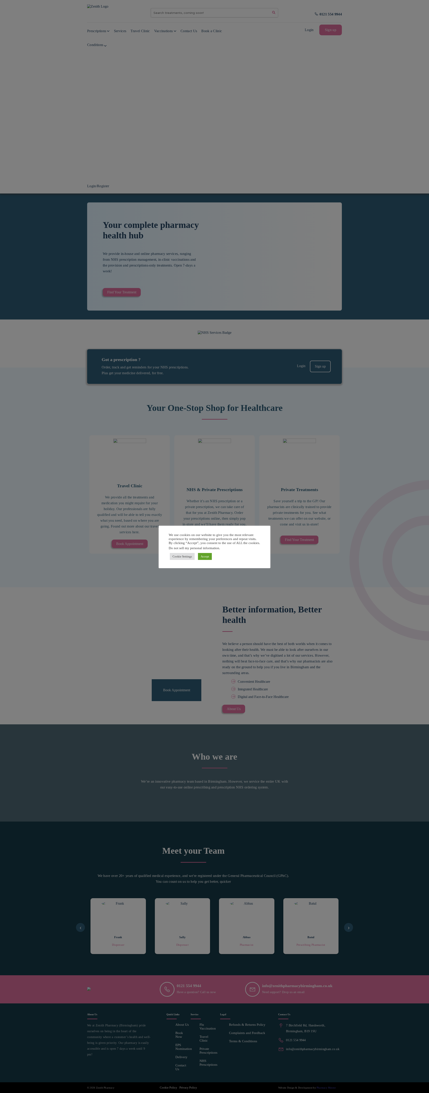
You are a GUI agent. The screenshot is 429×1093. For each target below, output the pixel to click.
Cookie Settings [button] (182, 556)
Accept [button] (205, 556)
